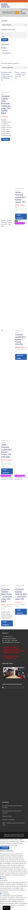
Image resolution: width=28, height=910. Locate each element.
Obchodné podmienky (8, 819)
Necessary (4, 878)
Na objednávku (7, 53)
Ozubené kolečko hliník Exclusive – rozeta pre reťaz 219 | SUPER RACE (6, 104)
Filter (5, 39)
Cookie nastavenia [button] (5, 845)
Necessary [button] (3, 876)
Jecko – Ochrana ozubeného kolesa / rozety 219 (20, 197)
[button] (21, 357)
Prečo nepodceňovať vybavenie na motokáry (11, 812)
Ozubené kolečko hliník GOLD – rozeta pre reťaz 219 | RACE (6, 595)
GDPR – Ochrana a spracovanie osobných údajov (13, 824)
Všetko (5, 48)
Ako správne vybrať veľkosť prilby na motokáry (12, 806)
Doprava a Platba (7, 816)
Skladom (5, 50)
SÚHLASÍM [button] (14, 845)
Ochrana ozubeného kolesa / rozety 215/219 (20, 339)
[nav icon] (26, 5)
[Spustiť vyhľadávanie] (17, 12)
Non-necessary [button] (4, 892)
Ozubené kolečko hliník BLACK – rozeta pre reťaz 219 (21, 594)
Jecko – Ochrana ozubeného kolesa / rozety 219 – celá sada (6, 451)
